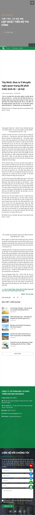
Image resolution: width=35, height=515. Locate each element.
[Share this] (18, 297)
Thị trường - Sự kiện (17, 48)
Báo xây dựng (29, 294)
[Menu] (32, 3)
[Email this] (14, 297)
